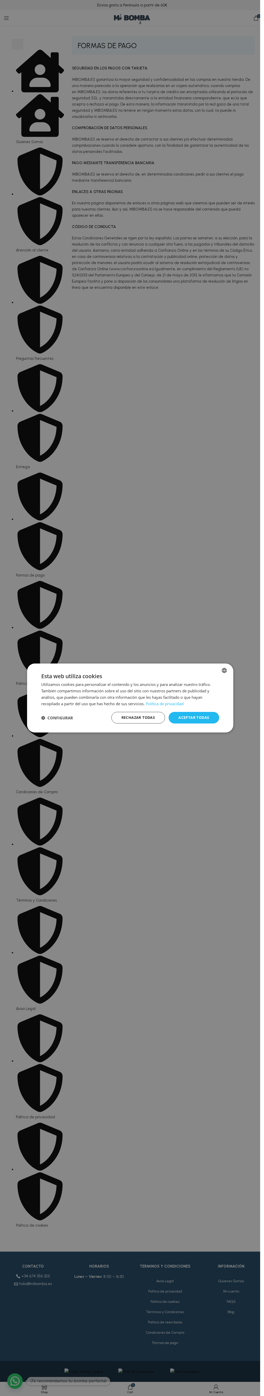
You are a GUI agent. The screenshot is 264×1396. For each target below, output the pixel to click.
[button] (57, 718)
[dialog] (130, 698)
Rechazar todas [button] (138, 717)
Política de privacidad (165, 703)
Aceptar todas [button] (193, 717)
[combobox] (224, 670)
